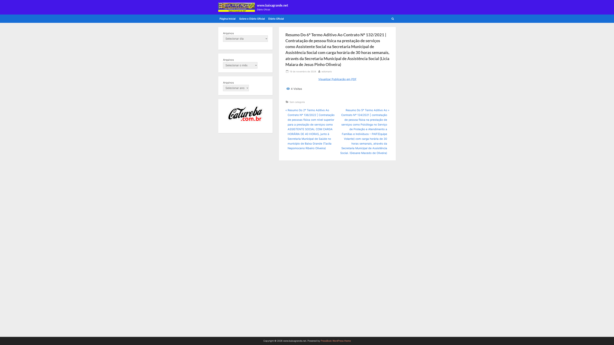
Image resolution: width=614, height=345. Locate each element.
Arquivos (228, 33)
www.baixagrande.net (272, 5)
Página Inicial (228, 18)
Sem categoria (297, 102)
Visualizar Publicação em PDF (337, 79)
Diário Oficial (276, 18)
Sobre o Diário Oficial (252, 18)
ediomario (327, 71)
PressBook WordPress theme (336, 341)
